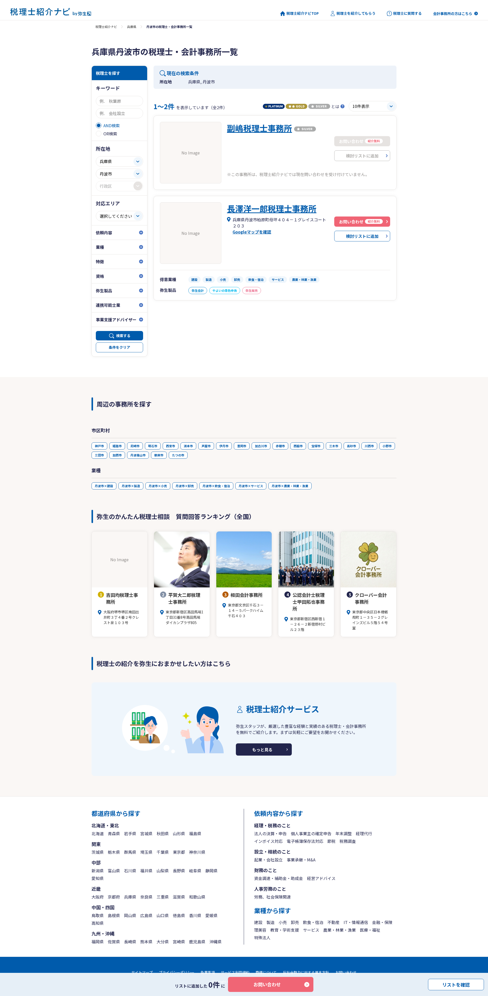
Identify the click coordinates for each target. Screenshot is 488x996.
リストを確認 (456, 984)
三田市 (99, 455)
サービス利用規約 (235, 972)
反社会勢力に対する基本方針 (306, 972)
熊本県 (146, 942)
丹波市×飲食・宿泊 (216, 486)
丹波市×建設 (104, 486)
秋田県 (163, 833)
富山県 (114, 871)
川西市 (369, 446)
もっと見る (262, 749)
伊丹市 (223, 446)
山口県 (163, 915)
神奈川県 (197, 852)
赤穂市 (280, 446)
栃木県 (114, 852)
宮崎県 (179, 942)
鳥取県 (98, 915)
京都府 (114, 897)
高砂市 (351, 446)
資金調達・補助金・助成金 (278, 878)
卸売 (295, 922)
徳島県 (179, 915)
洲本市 (188, 446)
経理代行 (364, 833)
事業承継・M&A (301, 860)
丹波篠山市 (138, 455)
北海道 (98, 833)
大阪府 (98, 897)
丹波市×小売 (158, 486)
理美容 (260, 930)
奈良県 (146, 897)
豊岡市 (241, 446)
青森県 (114, 833)
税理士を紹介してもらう (356, 13)
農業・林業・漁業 (339, 930)
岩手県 (130, 833)
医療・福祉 (370, 930)
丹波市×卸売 (185, 486)
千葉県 (163, 852)
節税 (331, 841)
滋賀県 (179, 897)
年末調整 (344, 833)
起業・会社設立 (268, 860)
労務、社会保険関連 (272, 897)
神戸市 (99, 446)
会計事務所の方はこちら (452, 13)
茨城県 (98, 852)
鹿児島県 (197, 942)
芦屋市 (206, 446)
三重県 (163, 897)
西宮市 (170, 446)
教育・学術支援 (284, 930)
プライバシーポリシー (176, 972)
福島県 (195, 833)
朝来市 (158, 455)
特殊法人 (262, 937)
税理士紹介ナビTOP (302, 13)
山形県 (179, 833)
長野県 (179, 871)
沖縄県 (215, 942)
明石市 (152, 446)
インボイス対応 (268, 841)
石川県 (130, 871)
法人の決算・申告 (270, 833)
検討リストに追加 (362, 236)
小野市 (387, 446)
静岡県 (211, 871)
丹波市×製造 (131, 486)
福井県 (146, 871)
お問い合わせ (267, 984)
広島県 (146, 915)
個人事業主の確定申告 (311, 833)
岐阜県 (195, 871)
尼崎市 (135, 446)
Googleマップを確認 (252, 232)
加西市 (117, 455)
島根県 (114, 915)
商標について (266, 972)
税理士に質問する (407, 13)
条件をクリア (119, 347)
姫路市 (117, 446)
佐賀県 (114, 942)
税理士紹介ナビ (106, 26)
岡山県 (130, 915)
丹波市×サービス (251, 486)
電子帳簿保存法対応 (305, 841)
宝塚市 (316, 446)
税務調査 (348, 841)
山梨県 (163, 871)
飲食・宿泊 (313, 922)
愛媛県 (211, 915)
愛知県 (98, 878)
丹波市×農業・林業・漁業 (290, 486)
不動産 (333, 922)
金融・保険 (382, 922)
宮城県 (146, 833)
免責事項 (208, 972)
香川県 (195, 915)
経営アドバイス (321, 878)
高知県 (98, 923)
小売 (283, 922)
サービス (311, 930)
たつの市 (178, 455)
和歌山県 (197, 897)
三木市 (333, 446)
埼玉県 (146, 852)
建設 (258, 922)
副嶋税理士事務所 (259, 128)
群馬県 (130, 852)
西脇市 (298, 446)
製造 (270, 922)
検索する (123, 335)
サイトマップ (142, 972)
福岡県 (98, 942)
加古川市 (261, 446)
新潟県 (98, 871)
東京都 (179, 852)
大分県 (163, 942)
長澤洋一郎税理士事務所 (271, 208)
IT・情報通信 (356, 922)
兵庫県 (131, 26)
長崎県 (130, 942)
